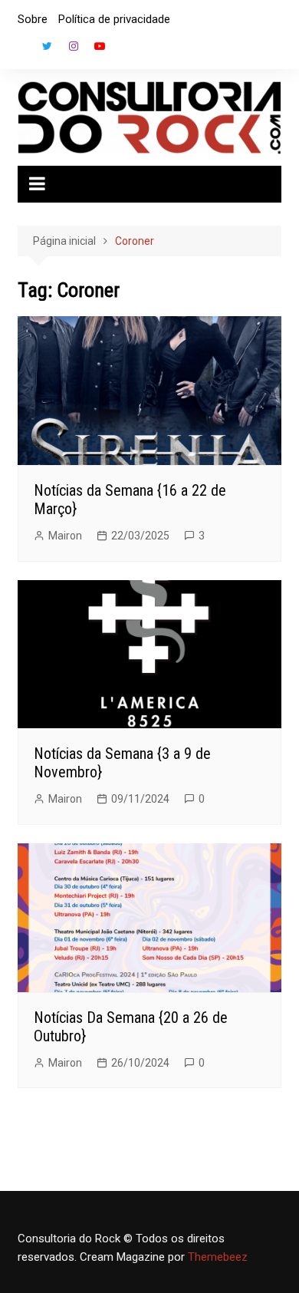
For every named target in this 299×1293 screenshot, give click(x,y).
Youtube (99, 46)
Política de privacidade (114, 19)
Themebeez (218, 1257)
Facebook (21, 49)
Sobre (33, 19)
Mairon (65, 535)
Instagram (73, 46)
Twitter (47, 46)
